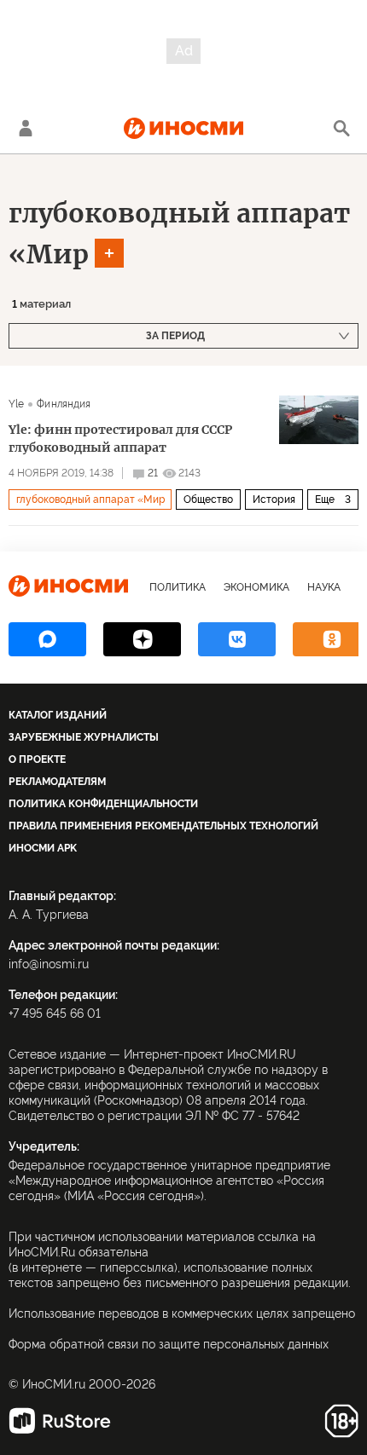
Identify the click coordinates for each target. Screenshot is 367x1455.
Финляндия (63, 404)
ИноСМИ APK (43, 848)
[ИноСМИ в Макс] (47, 639)
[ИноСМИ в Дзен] (142, 639)
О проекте (37, 759)
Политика (177, 587)
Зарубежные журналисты (84, 737)
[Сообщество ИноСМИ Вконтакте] (237, 639)
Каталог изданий (58, 715)
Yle (16, 404)
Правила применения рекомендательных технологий (163, 826)
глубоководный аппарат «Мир (91, 499)
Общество (208, 499)
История (274, 499)
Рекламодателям (57, 782)
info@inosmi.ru (49, 964)
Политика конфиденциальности (103, 804)
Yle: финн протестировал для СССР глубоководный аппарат (120, 438)
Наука (324, 587)
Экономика (256, 587)
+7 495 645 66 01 (55, 1013)
